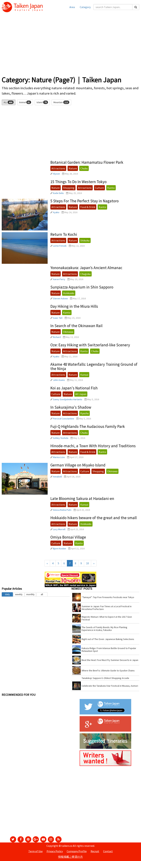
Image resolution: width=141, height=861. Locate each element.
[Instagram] (51, 839)
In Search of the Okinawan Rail (76, 325)
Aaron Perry (59, 279)
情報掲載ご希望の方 (70, 856)
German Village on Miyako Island (77, 465)
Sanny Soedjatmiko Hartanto (67, 399)
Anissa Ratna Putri (62, 509)
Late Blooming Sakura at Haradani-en (82, 498)
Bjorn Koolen (59, 548)
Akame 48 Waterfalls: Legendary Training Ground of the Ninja (93, 366)
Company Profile (77, 851)
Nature (73, 168)
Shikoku (85, 240)
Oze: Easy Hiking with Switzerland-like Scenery (90, 344)
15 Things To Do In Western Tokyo (78, 181)
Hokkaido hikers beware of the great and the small (93, 517)
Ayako (56, 212)
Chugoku (85, 274)
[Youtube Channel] (43, 839)
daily (7, 594)
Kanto (111, 187)
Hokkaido (68, 293)
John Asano (59, 380)
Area (72, 7)
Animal (24, 102)
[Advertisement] (70, 46)
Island (42, 102)
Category (85, 7)
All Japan (80, 394)
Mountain (60, 102)
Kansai (84, 374)
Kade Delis (58, 193)
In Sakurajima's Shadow (70, 407)
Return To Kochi (63, 234)
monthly (30, 594)
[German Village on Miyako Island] (25, 479)
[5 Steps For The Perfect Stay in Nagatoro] (25, 214)
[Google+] (36, 839)
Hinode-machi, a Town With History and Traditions (93, 445)
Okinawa (68, 331)
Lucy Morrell (59, 529)
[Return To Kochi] (25, 248)
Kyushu (84, 413)
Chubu (84, 168)
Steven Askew (60, 298)
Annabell (57, 476)
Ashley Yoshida (60, 438)
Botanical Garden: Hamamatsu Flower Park (86, 162)
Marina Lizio (59, 457)
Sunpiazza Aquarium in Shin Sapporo (81, 287)
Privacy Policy (55, 851)
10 (87, 563)
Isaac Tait (57, 317)
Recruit (95, 851)
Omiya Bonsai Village (68, 537)
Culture (99, 187)
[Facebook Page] (21, 839)
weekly (19, 594)
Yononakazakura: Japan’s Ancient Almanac (86, 267)
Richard (57, 337)
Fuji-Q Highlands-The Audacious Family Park (87, 426)
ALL (8, 102)
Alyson (56, 173)
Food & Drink (87, 207)
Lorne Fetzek (60, 245)
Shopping (68, 187)
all (42, 594)
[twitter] (13, 839)
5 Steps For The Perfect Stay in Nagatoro (84, 200)
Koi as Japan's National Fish (74, 387)
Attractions (58, 168)
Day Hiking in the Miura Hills (74, 306)
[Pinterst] (28, 839)
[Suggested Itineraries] (105, 740)
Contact (108, 851)
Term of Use (35, 851)
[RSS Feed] (58, 839)
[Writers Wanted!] (105, 758)
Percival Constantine (63, 418)
